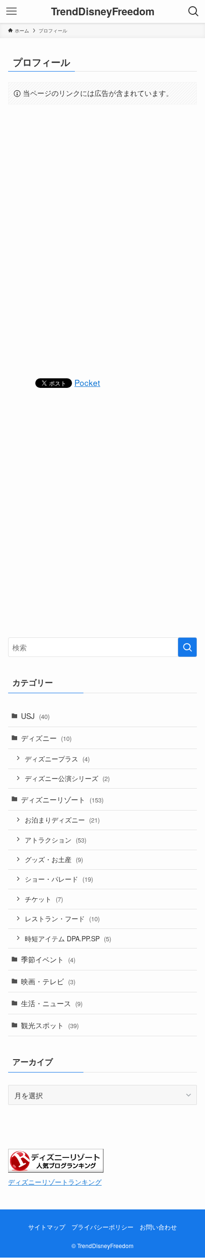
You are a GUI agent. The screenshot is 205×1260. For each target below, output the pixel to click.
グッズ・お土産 (54, 859)
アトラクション (55, 839)
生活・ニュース (51, 1003)
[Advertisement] (102, 240)
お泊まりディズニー (62, 819)
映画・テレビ (48, 981)
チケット (44, 899)
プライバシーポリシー (102, 1226)
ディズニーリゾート (62, 799)
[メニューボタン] (11, 11)
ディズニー (46, 737)
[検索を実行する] (187, 647)
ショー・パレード (59, 879)
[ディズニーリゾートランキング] (55, 1169)
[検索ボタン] (193, 11)
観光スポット (50, 1025)
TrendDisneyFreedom (102, 11)
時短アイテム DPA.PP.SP (68, 938)
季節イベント (48, 959)
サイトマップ (46, 1226)
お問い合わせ (158, 1226)
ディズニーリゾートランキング (55, 1182)
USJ (35, 715)
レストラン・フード (62, 918)
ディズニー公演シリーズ (67, 778)
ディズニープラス (57, 758)
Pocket (87, 382)
